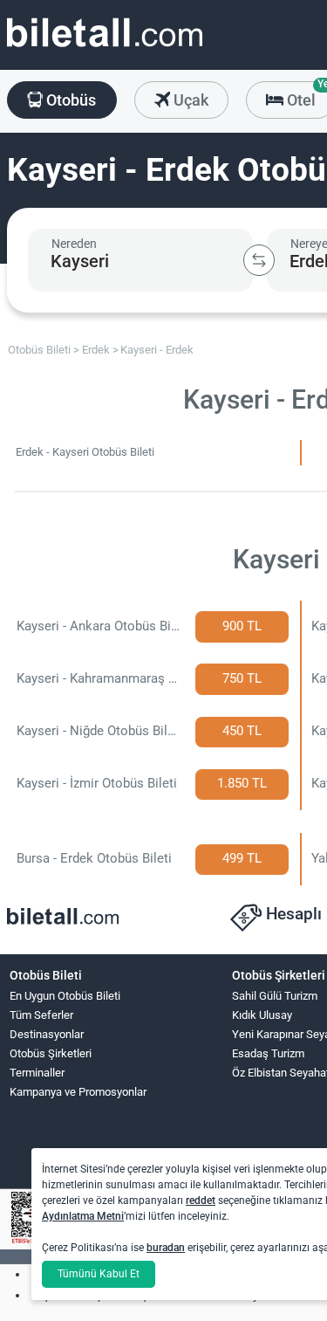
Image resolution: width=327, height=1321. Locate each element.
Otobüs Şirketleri (51, 1053)
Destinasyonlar (47, 1034)
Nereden (74, 244)
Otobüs (69, 100)
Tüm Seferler (41, 1015)
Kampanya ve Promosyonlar (78, 1091)
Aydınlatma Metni (83, 1216)
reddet (200, 1200)
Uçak (189, 100)
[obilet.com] (104, 48)
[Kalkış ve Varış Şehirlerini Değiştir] (259, 260)
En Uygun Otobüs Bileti (65, 995)
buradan (165, 1248)
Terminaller (37, 1072)
